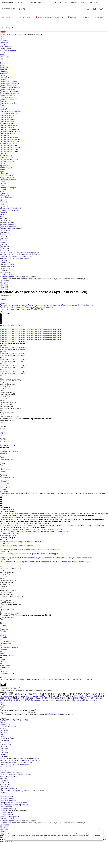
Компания (4, 740)
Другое (31, 307)
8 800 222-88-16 (8, 9)
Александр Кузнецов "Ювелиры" (14, 764)
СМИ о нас (4, 748)
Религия (8, 307)
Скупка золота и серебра (11, 773)
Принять (97, 835)
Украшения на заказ (37, 2)
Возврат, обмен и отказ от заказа (14, 803)
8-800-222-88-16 (8, 264)
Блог (2, 734)
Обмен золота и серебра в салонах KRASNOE (20, 546)
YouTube (4, 285)
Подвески (66, 305)
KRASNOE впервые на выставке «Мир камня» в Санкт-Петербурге (29, 554)
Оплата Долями (7, 815)
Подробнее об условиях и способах (16, 532)
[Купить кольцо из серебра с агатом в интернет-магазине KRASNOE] (30, 329)
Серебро (4, 433)
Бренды (3, 779)
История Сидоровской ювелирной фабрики (20, 760)
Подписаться (32, 712)
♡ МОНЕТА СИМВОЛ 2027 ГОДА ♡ (26, 698)
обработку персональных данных (59, 714)
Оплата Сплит (6, 813)
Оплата (3, 489)
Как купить (5, 487)
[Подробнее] (0, 548)
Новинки (12, 305)
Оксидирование (7, 445)
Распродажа (33, 305)
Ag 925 (3, 439)
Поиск (3, 736)
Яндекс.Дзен (6, 287)
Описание (4, 483)
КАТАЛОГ (6, 17)
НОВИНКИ (99, 17)
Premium (4, 305)
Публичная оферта (8, 789)
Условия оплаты (7, 797)
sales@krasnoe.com (10, 277)
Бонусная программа (74, 2)
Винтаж (3, 475)
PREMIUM (85, 17)
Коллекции (5, 724)
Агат (2, 457)
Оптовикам (56, 2)
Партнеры (4, 781)
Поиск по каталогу (8, 809)
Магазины (4, 770)
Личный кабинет (7, 738)
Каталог (3, 718)
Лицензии (4, 783)
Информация (6, 766)
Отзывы (3, 485)
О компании (8, 2)
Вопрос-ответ (6, 807)
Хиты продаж (22, 305)
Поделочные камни (9, 451)
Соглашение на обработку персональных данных (22, 791)
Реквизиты (5, 787)
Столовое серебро (20, 307)
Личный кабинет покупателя (13, 811)
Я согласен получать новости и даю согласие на (38, 714)
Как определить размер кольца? (14, 805)
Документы (5, 785)
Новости (3, 746)
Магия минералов (47, 305)
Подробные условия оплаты (12, 524)
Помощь (3, 793)
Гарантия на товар (8, 801)
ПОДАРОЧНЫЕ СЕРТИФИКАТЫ (50, 17)
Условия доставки (8, 799)
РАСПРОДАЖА (8, 28)
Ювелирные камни (8, 777)
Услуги (21, 2)
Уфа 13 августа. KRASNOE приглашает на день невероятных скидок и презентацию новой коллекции (45, 562)
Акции (3, 722)
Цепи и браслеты (78, 305)
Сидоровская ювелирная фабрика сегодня (19, 758)
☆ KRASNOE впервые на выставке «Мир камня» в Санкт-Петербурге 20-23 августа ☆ (60, 700)
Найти (2, 704)
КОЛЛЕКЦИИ (25, 17)
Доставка (4, 491)
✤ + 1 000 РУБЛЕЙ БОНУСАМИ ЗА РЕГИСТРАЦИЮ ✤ (65, 698)
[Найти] (1, 39)
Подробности (6, 404)
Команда (4, 752)
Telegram (4, 283)
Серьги (58, 305)
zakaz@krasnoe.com (27, 277)
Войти (22, 9)
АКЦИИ (73, 17)
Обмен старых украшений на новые (16, 775)
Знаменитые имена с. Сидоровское (16, 762)
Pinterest (4, 289)
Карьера (3, 754)
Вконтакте (4, 281)
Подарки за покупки (44, 307)
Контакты (92, 2)
